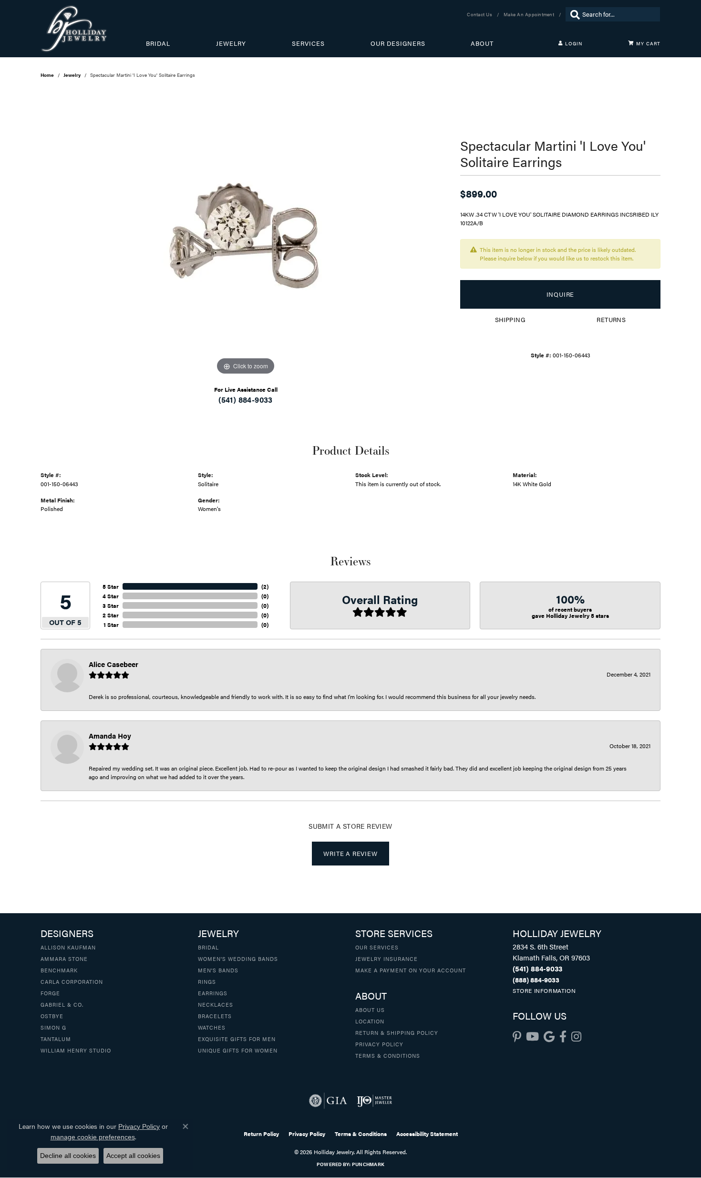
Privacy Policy (379, 1044)
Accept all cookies (133, 1155)
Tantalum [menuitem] (56, 1038)
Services (308, 43)
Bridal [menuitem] (208, 947)
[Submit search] (573, 14)
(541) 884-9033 (245, 399)
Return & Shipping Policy (396, 1032)
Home (47, 75)
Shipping (510, 319)
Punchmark (368, 1164)
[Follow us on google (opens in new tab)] (549, 1036)
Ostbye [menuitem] (52, 1016)
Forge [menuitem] (50, 993)
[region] (246, 234)
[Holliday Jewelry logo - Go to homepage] (93, 28)
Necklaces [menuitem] (215, 1004)
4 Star (111, 596)
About (482, 43)
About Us (370, 1009)
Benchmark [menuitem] (59, 970)
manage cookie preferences (93, 1137)
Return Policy (261, 1133)
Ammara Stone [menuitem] (64, 958)
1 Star (111, 624)
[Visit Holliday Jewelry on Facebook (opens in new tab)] (563, 1036)
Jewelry (231, 43)
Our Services (377, 947)
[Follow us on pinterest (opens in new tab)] (517, 1036)
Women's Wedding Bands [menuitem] (238, 958)
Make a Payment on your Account (410, 970)
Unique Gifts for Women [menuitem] (238, 1050)
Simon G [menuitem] (53, 1027)
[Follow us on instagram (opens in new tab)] (576, 1036)
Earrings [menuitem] (212, 993)
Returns (611, 319)
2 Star (111, 615)
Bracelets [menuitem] (215, 1016)
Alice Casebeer (113, 664)
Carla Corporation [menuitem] (72, 981)
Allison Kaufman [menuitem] (68, 947)
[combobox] (618, 14)
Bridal (158, 43)
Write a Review (350, 853)
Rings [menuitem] (207, 981)
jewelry (72, 75)
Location (369, 1021)
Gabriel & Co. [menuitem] (62, 1004)
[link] (480, 14)
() (264, 586)
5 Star (111, 586)
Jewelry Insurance (386, 958)
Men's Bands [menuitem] (218, 970)
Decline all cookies (68, 1155)
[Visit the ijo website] (374, 1101)
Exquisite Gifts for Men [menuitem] (237, 1038)
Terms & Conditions (387, 1055)
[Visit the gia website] (328, 1101)
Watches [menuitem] (212, 1027)
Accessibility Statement (427, 1133)
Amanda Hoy (110, 735)
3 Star (111, 605)
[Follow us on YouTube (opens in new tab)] (532, 1036)
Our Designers (398, 43)
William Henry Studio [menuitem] (76, 1050)
